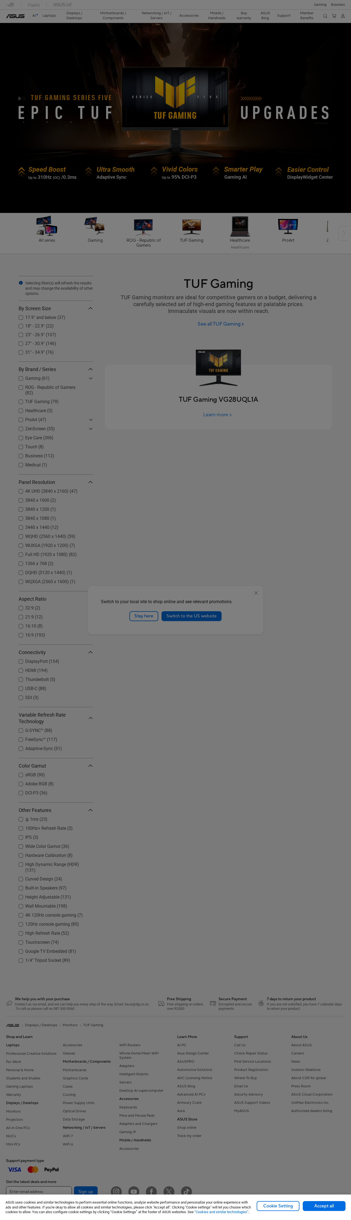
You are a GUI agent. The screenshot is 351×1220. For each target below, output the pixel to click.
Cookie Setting (278, 1206)
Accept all (324, 1206)
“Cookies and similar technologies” (221, 1212)
